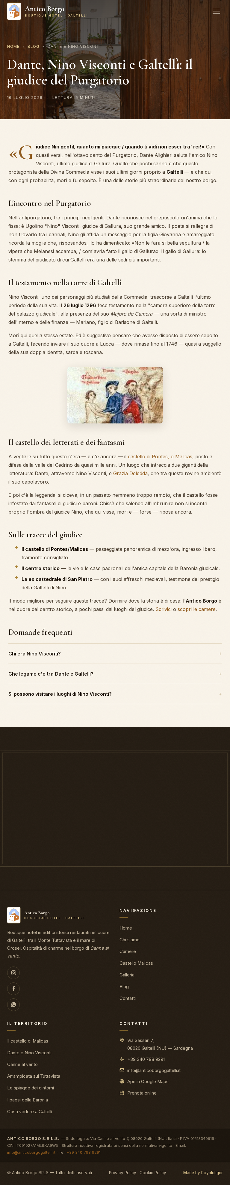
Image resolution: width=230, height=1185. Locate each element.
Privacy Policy (122, 1172)
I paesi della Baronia (27, 1100)
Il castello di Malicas (27, 1041)
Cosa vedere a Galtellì (29, 1111)
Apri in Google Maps (148, 1081)
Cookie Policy (153, 1172)
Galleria (126, 975)
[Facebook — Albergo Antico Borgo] (13, 988)
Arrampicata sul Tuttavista (33, 1076)
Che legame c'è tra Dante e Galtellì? (50, 674)
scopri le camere (197, 609)
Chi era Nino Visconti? (34, 654)
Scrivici (163, 609)
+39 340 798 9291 (146, 1059)
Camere (127, 951)
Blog (34, 46)
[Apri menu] (216, 11)
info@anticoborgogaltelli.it (154, 1070)
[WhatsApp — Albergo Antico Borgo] (13, 1004)
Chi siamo (129, 939)
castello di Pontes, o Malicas (160, 457)
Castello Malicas (136, 963)
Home (13, 46)
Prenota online (86, 843)
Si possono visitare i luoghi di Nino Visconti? (60, 694)
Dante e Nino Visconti (29, 1052)
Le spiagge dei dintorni (30, 1088)
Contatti (127, 998)
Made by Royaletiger (203, 1172)
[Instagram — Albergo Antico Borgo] (13, 973)
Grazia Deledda (130, 473)
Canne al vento (22, 1064)
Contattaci (149, 843)
